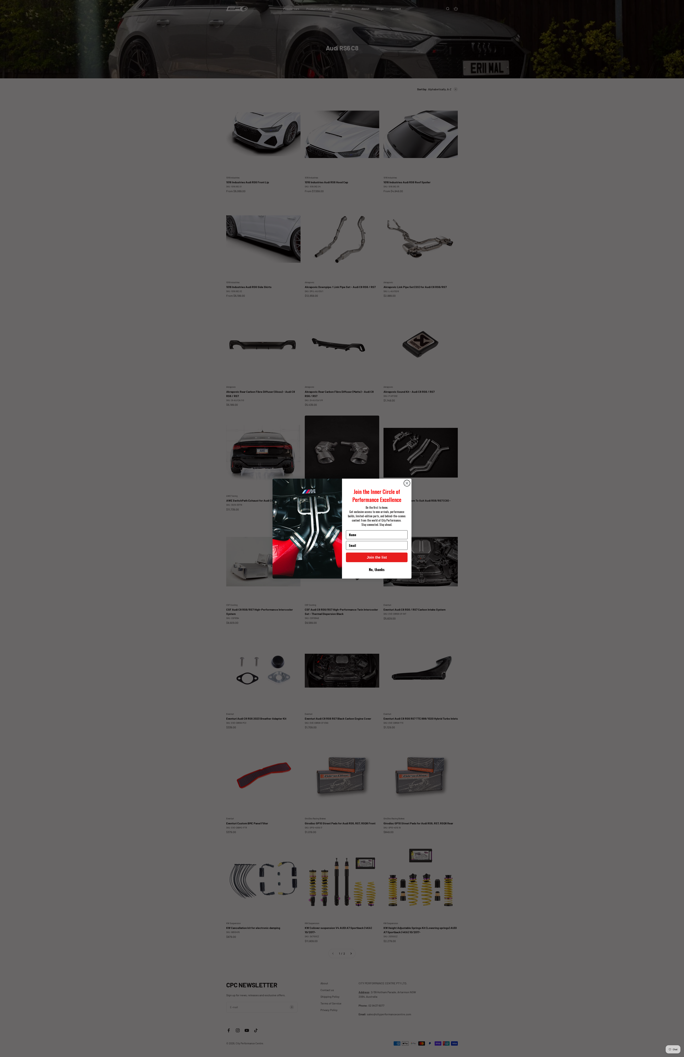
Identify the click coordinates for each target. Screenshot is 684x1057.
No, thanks (377, 569)
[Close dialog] (407, 483)
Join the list (377, 557)
